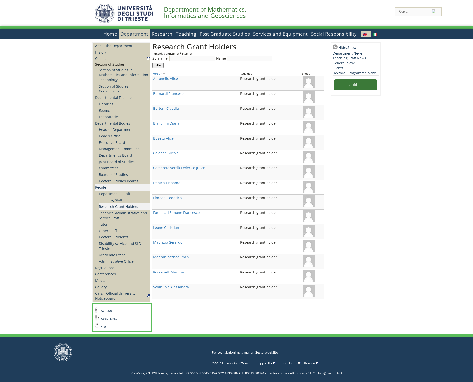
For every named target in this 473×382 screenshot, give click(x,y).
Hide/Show (347, 47)
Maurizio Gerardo (167, 242)
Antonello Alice (165, 78)
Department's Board (115, 155)
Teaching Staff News (349, 58)
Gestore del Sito (266, 352)
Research (162, 34)
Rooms (104, 110)
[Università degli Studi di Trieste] (124, 22)
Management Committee (119, 148)
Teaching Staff (110, 200)
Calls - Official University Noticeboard (115, 296)
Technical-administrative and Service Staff (123, 215)
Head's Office (109, 136)
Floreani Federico (167, 197)
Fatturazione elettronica (286, 373)
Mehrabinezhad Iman (171, 257)
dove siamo (288, 363)
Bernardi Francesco (169, 93)
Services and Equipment (280, 34)
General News (344, 63)
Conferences (105, 274)
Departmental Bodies (112, 123)
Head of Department (116, 129)
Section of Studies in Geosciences (116, 88)
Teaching (186, 34)
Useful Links (109, 318)
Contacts (102, 58)
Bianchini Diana (166, 123)
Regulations (105, 267)
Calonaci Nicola (166, 153)
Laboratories (109, 116)
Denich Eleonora (166, 183)
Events (338, 68)
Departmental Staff (114, 193)
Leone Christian (166, 227)
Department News (348, 53)
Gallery (101, 287)
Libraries (106, 104)
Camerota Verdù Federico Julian (179, 167)
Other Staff (108, 230)
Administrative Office (116, 261)
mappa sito (263, 363)
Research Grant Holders (118, 206)
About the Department (113, 45)
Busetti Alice (163, 138)
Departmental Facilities (114, 97)
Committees (108, 168)
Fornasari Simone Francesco (176, 212)
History (101, 52)
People (100, 187)
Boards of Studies (113, 174)
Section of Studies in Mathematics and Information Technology (123, 75)
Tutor (103, 224)
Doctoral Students (113, 237)
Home (110, 34)
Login (104, 326)
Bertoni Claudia (166, 108)
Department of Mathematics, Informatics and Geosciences (205, 12)
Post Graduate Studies (225, 34)
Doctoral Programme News (355, 73)
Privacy (309, 363)
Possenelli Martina (168, 272)
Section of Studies (110, 64)
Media (100, 280)
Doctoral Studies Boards (118, 181)
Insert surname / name (172, 53)
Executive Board (112, 142)
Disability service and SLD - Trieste (121, 246)
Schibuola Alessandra (171, 287)
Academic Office (112, 255)
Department (134, 34)
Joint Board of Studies (117, 161)
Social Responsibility (334, 34)
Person (157, 73)
